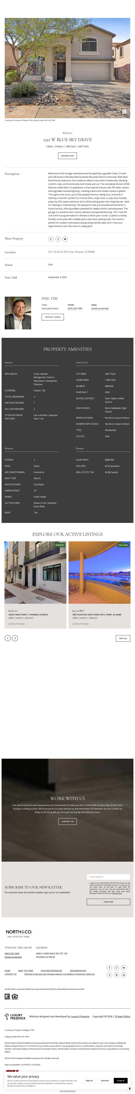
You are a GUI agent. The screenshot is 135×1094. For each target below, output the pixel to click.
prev (14, 112)
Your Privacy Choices (67, 1091)
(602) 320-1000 (75, 308)
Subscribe (108, 902)
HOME (7, 970)
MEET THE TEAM (25, 970)
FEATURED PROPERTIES (51, 970)
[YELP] (109, 975)
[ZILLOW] (123, 975)
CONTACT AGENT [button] (53, 317)
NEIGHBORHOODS (78, 970)
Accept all (120, 1080)
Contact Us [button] (68, 821)
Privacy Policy (117, 893)
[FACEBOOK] (109, 967)
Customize (105, 1080)
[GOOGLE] (116, 975)
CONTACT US (10, 974)
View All (123, 638)
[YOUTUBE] (123, 967)
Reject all (89, 1080)
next (21, 112)
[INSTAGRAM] (116, 967)
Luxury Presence (80, 1016)
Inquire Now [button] (67, 155)
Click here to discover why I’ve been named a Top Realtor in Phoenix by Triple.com (59, 974)
